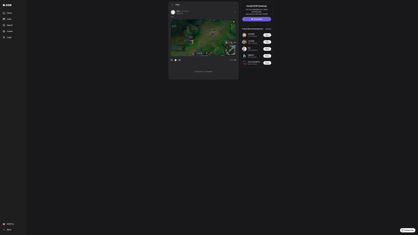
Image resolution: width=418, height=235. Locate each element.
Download (258, 19)
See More (268, 29)
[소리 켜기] (233, 21)
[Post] (172, 5)
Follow (267, 35)
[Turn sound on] (177, 53)
